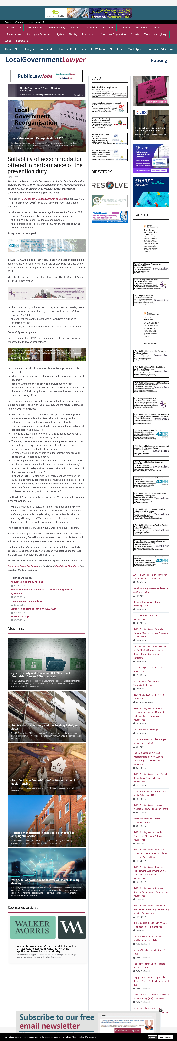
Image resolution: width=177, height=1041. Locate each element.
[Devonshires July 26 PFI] (151, 268)
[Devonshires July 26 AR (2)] (151, 545)
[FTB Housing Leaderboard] (88, 13)
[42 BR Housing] (47, 245)
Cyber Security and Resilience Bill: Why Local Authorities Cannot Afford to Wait (41, 639)
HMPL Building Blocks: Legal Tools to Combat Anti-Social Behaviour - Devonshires (150, 778)
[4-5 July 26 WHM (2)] (151, 284)
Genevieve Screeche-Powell (23, 566)
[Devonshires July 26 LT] (151, 529)
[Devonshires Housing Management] (47, 90)
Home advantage (19, 616)
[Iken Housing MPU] (151, 158)
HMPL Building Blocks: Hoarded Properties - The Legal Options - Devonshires (148, 836)
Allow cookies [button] (165, 1037)
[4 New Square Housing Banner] (47, 354)
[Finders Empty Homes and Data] (151, 240)
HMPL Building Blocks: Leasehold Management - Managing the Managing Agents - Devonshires (151, 909)
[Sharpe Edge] (151, 192)
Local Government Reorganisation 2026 (24, 101)
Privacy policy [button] (91, 1037)
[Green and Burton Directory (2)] (110, 201)
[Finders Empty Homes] (151, 328)
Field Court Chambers (66, 566)
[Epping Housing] (110, 91)
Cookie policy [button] (78, 1037)
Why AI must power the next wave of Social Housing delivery (33, 849)
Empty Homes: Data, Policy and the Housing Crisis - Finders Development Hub (151, 981)
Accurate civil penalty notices (26, 581)
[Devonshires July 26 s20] (151, 387)
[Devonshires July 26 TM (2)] (151, 419)
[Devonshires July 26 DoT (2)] (151, 514)
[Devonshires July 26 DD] (151, 498)
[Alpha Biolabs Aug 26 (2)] (110, 217)
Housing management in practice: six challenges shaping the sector (36, 796)
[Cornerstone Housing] (151, 91)
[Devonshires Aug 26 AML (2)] (151, 300)
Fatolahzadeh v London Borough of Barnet (43, 198)
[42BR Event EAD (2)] (151, 561)
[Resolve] (110, 185)
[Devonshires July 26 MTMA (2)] (151, 450)
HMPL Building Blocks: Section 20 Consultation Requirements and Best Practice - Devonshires (150, 853)
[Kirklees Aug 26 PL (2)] (46, 76)
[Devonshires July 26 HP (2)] (151, 355)
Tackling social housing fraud (26, 601)
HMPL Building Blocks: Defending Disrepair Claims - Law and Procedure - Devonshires (150, 633)
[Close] (161, 1010)
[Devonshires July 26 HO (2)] (151, 371)
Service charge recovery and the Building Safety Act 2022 (32, 692)
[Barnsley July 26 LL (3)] (110, 123)
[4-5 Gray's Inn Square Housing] (47, 293)
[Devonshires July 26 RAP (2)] (151, 466)
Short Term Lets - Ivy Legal (145, 729)
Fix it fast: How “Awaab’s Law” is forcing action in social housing (34, 744)
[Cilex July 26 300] (151, 125)
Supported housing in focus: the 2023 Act (33, 608)
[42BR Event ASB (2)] (151, 482)
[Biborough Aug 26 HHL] (110, 155)
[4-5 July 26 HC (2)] (151, 403)
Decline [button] (152, 1037)
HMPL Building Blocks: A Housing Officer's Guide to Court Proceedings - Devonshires (151, 892)
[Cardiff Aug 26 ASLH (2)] (110, 107)
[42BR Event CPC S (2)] (151, 435)
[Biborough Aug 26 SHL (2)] (110, 139)
